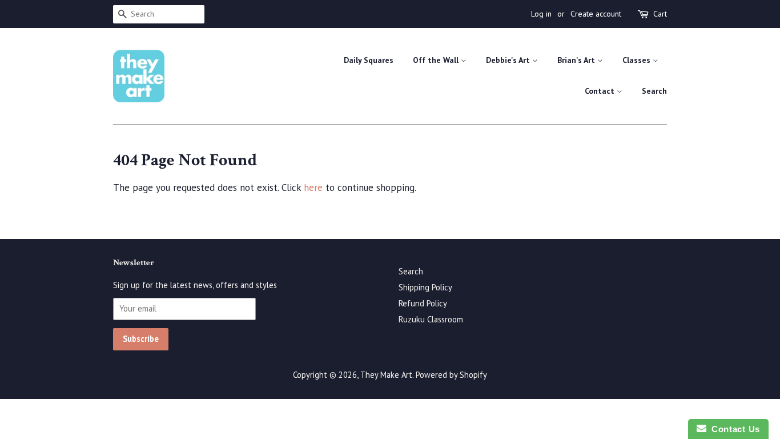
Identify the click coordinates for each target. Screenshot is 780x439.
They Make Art (386, 374)
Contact (601, 91)
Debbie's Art (509, 60)
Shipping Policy (425, 287)
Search (654, 91)
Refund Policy (423, 303)
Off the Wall (437, 60)
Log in (541, 14)
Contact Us (733, 429)
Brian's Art (577, 60)
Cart (660, 14)
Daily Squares (368, 60)
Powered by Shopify (451, 374)
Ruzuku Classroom (431, 319)
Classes (637, 60)
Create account (595, 14)
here (313, 187)
